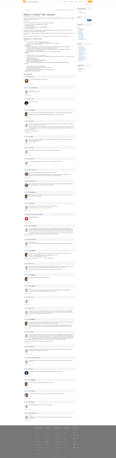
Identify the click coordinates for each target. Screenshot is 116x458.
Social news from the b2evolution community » (65, 9)
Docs (76, 1)
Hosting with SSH (57, 441)
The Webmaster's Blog (82, 39)
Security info (81, 37)
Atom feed (77, 447)
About (59, 1)
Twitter (76, 432)
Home (80, 11)
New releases (38, 16)
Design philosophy (38, 447)
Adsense (65, 441)
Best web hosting (57, 432)
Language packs (48, 438)
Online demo (37, 441)
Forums (65, 432)
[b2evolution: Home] (30, 1)
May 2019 (81, 51)
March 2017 (81, 57)
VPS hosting (56, 444)
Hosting (71, 1)
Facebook (77, 435)
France (59, 453)
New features (81, 34)
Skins (46, 432)
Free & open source (39, 450)
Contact (46, 446)
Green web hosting (57, 438)
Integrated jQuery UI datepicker (33, 44)
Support (80, 1)
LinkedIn (76, 438)
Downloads (65, 1)
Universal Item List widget (31, 56)
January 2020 (81, 50)
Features (37, 432)
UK (56, 453)
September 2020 (82, 49)
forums (36, 19)
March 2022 (81, 47)
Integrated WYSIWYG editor (32, 42)
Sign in (85, 1)
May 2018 (81, 55)
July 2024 (81, 46)
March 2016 (81, 59)
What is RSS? (80, 71)
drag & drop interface (38, 55)
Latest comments (82, 12)
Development (80, 33)
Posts (84, 68)
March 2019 (81, 52)
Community (80, 30)
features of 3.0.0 (57, 36)
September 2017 (82, 56)
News (91, 4)
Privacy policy (66, 447)
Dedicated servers (57, 447)
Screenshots (37, 438)
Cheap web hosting (58, 435)
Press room (66, 444)
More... (80, 61)
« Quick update (27, 9)
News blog (75, 441)
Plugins (46, 435)
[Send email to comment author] (36, 87)
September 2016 (82, 58)
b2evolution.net (80, 32)
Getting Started (38, 435)
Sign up (90, 1)
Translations (81, 38)
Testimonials (37, 444)
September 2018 (82, 53)
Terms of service (38, 453)
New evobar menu (30, 43)
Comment (27, 76)
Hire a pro (66, 436)
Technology (81, 35)
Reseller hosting (57, 450)
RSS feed (77, 444)
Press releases (81, 29)
